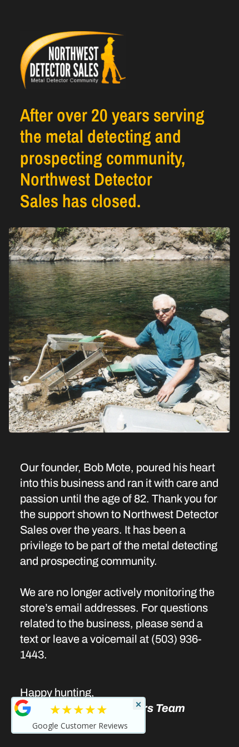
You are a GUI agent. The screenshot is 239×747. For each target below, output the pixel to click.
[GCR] (23, 708)
